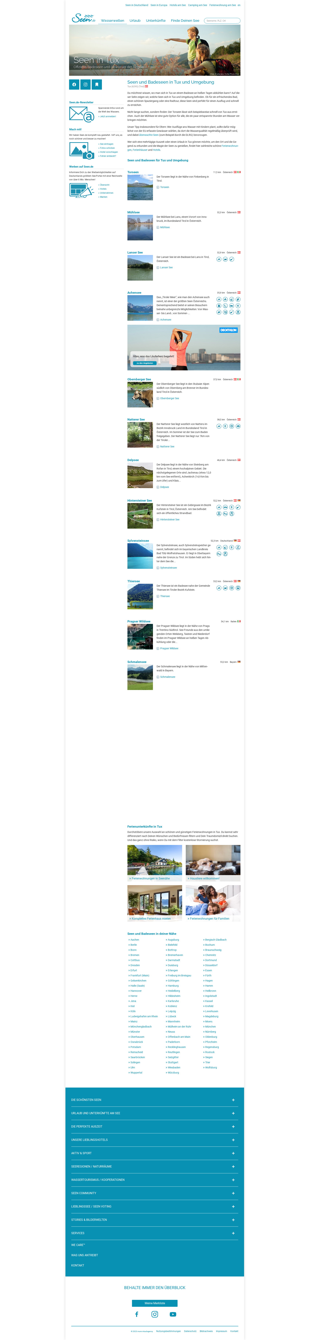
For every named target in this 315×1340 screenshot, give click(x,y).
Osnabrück (137, 1041)
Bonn (134, 949)
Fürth (208, 975)
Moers (208, 1021)
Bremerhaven (175, 955)
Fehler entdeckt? (108, 156)
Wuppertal (136, 1072)
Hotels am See (178, 5)
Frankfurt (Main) (140, 975)
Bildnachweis (206, 1331)
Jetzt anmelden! (108, 116)
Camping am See (197, 5)
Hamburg (173, 985)
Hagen (209, 980)
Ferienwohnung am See (222, 5)
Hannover (136, 990)
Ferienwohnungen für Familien (209, 918)
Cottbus (135, 960)
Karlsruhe (173, 1001)
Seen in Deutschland (136, 5)
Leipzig (172, 1011)
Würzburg (173, 1072)
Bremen (135, 955)
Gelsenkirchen (138, 980)
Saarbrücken (138, 1057)
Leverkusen (211, 1011)
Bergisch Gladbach (216, 939)
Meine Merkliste (155, 1303)
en (239, 5)
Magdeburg (211, 1016)
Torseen (133, 172)
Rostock (210, 1052)
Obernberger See (139, 379)
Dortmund (211, 960)
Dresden (135, 965)
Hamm (209, 985)
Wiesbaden (174, 1067)
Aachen (135, 939)
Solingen (135, 1062)
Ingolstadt (211, 995)
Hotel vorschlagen (109, 152)
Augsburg (173, 939)
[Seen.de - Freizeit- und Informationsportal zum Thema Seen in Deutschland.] (83, 19)
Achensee (134, 292)
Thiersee (133, 581)
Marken (103, 197)
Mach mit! (75, 129)
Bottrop (172, 949)
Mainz (134, 1021)
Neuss (171, 1031)
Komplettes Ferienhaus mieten (151, 918)
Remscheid (137, 1052)
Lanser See (135, 252)
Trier (207, 1062)
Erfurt (134, 970)
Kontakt (77, 1265)
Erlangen (173, 970)
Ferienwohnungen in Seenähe (151, 878)
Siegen (209, 1057)
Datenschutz (190, 1331)
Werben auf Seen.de (81, 166)
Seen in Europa (159, 5)
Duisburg (173, 965)
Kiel (133, 1006)
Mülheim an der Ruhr (179, 1026)
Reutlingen (174, 1052)
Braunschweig (213, 949)
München (210, 1026)
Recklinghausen (177, 1047)
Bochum (210, 944)
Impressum (221, 1331)
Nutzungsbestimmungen (168, 1331)
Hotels (103, 189)
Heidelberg (174, 990)
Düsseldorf (211, 965)
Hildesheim (174, 995)
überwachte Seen (149, 134)
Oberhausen (137, 1036)
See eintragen (106, 144)
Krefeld (209, 1006)
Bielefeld (172, 944)
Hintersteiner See (139, 500)
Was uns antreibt (84, 1255)
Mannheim (174, 1021)
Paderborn (174, 1041)
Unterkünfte (156, 20)
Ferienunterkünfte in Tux (144, 826)
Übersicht (104, 185)
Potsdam (136, 1047)
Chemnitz (210, 955)
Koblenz (172, 1006)
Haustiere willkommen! (204, 878)
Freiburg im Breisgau (179, 975)
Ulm (133, 1067)
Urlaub (135, 20)
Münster (135, 1031)
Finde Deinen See (185, 20)
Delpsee (133, 460)
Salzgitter (173, 1057)
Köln (133, 1011)
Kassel (209, 1001)
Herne (134, 995)
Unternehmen (106, 193)
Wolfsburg (211, 1067)
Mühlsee (133, 212)
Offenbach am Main (179, 1036)
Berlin (134, 944)
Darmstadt (174, 960)
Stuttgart (173, 1062)
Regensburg (212, 1047)
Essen (208, 970)
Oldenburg (211, 1036)
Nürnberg (210, 1031)
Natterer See (136, 419)
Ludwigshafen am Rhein (144, 1016)
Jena (133, 1001)
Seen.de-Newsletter (81, 102)
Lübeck (172, 1016)
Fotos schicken (107, 148)
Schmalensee (136, 662)
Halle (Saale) (138, 985)
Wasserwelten (112, 20)
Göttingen (173, 980)
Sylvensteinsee (138, 540)
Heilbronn (210, 990)
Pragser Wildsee (138, 621)
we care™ (78, 1245)
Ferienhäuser (140, 149)
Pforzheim (211, 1041)
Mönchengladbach (141, 1026)
